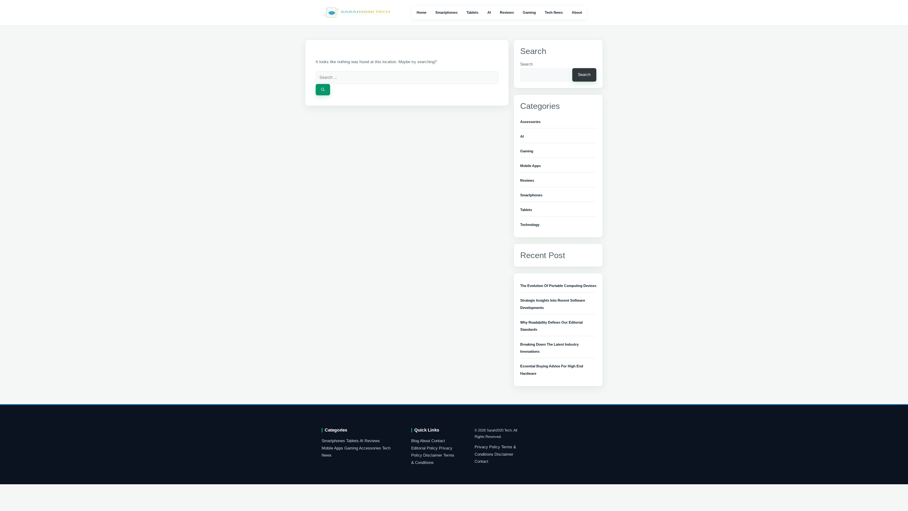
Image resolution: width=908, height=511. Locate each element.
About (577, 12)
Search (526, 64)
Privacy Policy (487, 447)
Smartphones (446, 12)
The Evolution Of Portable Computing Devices (558, 286)
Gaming (529, 12)
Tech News (554, 12)
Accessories (530, 122)
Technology (529, 225)
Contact (438, 441)
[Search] (323, 90)
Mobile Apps (530, 166)
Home (421, 12)
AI (489, 12)
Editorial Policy (424, 448)
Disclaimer (432, 455)
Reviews (507, 12)
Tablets (472, 12)
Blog (415, 441)
